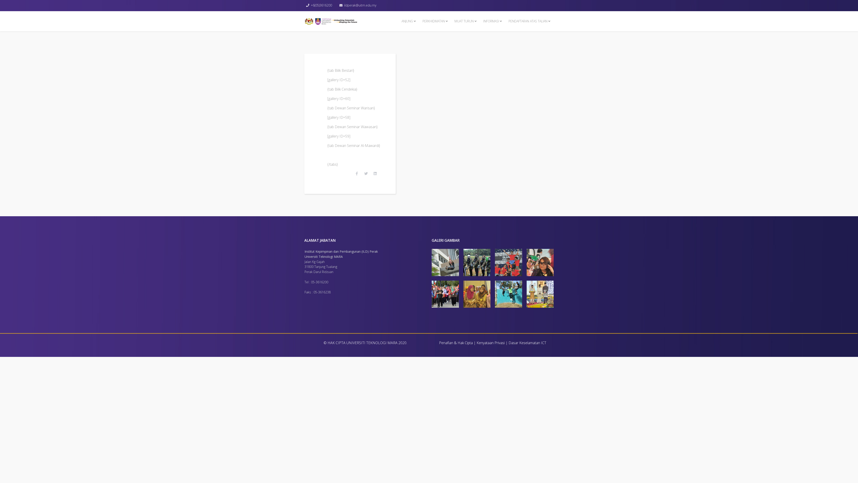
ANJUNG (407, 21)
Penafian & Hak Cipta (456, 342)
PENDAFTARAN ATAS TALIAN (528, 21)
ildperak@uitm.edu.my (360, 5)
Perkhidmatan (434, 21)
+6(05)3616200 (321, 5)
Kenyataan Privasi (491, 342)
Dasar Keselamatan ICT (527, 342)
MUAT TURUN (464, 21)
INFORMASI (491, 21)
